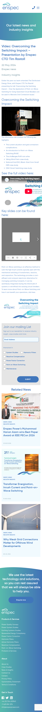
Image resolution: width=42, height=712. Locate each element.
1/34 (8, 257)
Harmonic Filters (8, 639)
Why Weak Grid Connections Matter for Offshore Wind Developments (20, 543)
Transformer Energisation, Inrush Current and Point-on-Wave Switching (20, 487)
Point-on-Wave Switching (11, 648)
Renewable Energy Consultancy (13, 633)
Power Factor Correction (11, 636)
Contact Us (6, 673)
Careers (5, 676)
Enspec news (7, 422)
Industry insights (9, 424)
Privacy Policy (7, 679)
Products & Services (9, 651)
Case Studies (7, 667)
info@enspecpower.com (10, 707)
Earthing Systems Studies (11, 630)
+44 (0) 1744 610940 (9, 701)
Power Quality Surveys (10, 624)
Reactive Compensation (11, 645)
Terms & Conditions (9, 685)
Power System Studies (10, 627)
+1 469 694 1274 (7, 704)
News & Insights (7, 670)
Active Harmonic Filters (10, 642)
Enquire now (21, 600)
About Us (5, 664)
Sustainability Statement (11, 682)
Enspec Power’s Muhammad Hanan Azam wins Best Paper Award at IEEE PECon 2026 (20, 432)
